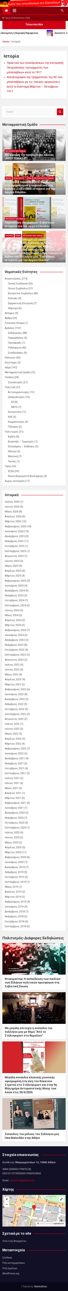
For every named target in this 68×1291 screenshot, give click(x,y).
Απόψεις (9, 236)
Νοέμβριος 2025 (14, 541)
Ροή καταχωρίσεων (13, 1262)
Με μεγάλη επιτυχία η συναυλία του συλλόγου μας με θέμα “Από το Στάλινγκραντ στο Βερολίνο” (28, 1031)
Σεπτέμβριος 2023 (15, 654)
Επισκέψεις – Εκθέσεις (21, 446)
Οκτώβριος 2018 (14, 921)
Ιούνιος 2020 (12, 837)
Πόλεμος (13, 426)
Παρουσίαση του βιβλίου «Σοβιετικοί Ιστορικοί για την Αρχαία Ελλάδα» (29, 224)
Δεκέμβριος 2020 (15, 812)
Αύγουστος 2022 (14, 718)
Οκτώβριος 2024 (14, 600)
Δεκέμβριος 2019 (15, 867)
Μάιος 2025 (11, 565)
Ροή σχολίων (9, 1268)
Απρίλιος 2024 (13, 620)
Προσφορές (15, 342)
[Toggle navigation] (14, 10)
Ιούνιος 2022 (12, 728)
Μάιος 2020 (11, 842)
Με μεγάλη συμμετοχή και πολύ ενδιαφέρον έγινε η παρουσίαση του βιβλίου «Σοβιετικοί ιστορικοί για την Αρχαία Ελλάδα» (30, 187)
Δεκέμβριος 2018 (15, 911)
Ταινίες (12, 461)
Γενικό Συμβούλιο (18, 288)
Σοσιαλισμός (15, 382)
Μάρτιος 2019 (13, 896)
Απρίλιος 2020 (13, 847)
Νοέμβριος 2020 (14, 817)
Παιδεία (9, 377)
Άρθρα (8, 318)
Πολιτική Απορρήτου (14, 1241)
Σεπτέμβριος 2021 (15, 773)
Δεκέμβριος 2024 (15, 590)
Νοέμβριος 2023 (14, 644)
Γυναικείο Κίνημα (14, 322)
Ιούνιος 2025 (12, 560)
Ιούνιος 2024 (12, 610)
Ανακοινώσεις (13, 278)
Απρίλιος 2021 (13, 793)
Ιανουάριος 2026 (14, 531)
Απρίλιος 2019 (13, 891)
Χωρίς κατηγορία (15, 480)
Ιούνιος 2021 (12, 783)
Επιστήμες (11, 362)
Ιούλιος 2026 (12, 501)
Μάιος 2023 (11, 674)
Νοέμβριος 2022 (14, 704)
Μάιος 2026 (11, 511)
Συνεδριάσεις (15, 352)
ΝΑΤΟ (14, 407)
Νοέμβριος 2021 (14, 763)
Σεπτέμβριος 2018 (15, 926)
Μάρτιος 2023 (13, 684)
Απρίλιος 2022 (13, 738)
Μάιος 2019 (11, 886)
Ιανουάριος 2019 (14, 906)
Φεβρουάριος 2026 (15, 526)
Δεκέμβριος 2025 (15, 536)
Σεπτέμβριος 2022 (15, 714)
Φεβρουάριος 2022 (15, 748)
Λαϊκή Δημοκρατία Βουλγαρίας (25, 476)
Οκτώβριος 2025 (14, 546)
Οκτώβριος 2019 (14, 877)
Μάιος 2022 (11, 733)
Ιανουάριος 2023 (14, 694)
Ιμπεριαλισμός (16, 397)
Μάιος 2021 (11, 788)
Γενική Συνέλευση (18, 283)
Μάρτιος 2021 (13, 797)
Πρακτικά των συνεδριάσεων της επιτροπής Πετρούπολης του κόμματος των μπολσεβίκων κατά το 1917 (35, 67)
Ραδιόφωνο (14, 347)
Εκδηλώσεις (19, 178)
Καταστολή (14, 411)
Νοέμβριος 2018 (14, 916)
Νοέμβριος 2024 (14, 595)
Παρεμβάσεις (15, 337)
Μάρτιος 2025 (13, 575)
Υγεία (8, 466)
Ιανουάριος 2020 (14, 862)
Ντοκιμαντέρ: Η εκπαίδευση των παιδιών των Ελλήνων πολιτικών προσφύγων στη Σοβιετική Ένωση (32, 982)
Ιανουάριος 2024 (14, 635)
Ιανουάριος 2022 (14, 753)
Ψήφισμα (13, 308)
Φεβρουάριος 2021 (15, 802)
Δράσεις (9, 328)
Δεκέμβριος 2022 (15, 699)
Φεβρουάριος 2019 (15, 901)
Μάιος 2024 (11, 615)
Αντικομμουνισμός (18, 392)
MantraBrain (40, 1286)
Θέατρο (12, 451)
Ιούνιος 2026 (12, 506)
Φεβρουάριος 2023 (15, 689)
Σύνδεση (7, 1257)
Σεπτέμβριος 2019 (15, 881)
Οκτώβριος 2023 (14, 649)
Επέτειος (10, 357)
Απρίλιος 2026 (13, 516)
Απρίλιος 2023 (13, 679)
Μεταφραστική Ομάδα (15, 151)
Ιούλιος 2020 (12, 832)
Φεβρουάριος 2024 (15, 630)
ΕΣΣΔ (11, 471)
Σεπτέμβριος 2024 (15, 605)
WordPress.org (10, 1273)
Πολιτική (10, 387)
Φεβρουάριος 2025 (15, 580)
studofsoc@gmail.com (21, 1180)
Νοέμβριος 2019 (14, 872)
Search (60, 111)
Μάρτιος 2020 (13, 852)
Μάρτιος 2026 (13, 521)
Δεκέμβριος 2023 (15, 639)
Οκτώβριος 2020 (14, 822)
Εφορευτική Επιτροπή (20, 303)
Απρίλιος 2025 (13, 570)
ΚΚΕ (10, 416)
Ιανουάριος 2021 (14, 807)
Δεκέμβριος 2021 (15, 758)
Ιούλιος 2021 (12, 778)
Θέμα (29, 178)
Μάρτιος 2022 (13, 743)
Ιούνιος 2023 (12, 669)
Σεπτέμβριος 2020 (15, 827)
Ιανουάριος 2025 (14, 585)
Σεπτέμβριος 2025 (15, 551)
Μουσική (13, 456)
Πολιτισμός (11, 431)
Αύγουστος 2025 (14, 556)
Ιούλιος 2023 (12, 664)
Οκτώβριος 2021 (14, 768)
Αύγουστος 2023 (14, 659)
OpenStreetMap (46, 1223)
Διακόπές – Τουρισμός (21, 441)
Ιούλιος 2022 (12, 723)
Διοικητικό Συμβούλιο (20, 293)
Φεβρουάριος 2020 (15, 857)
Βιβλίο (8, 178)
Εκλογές (13, 298)
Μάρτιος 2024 (13, 625)
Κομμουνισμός (16, 421)
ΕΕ (12, 401)
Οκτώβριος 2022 (14, 709)
